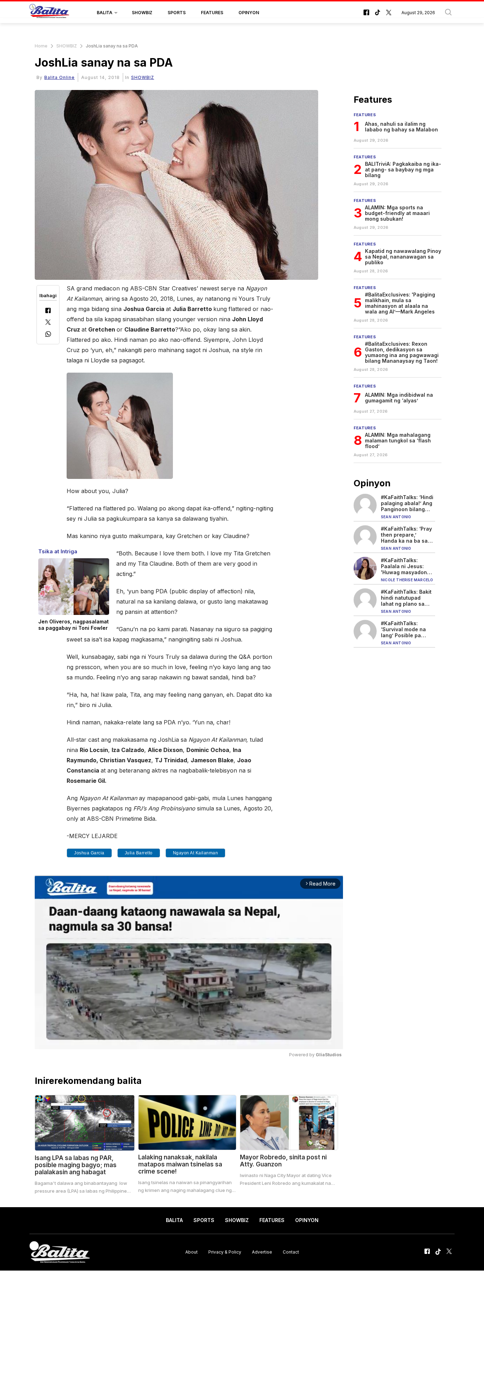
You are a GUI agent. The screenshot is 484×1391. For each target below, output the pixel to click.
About (191, 1252)
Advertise (262, 1252)
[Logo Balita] (49, 13)
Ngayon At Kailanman (195, 852)
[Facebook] (48, 311)
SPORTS (177, 12)
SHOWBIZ (142, 12)
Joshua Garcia (89, 852)
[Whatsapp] (48, 335)
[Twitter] (48, 323)
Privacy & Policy (224, 1252)
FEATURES (212, 12)
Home (41, 46)
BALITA (104, 12)
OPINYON (248, 12)
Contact (291, 1252)
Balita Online (59, 77)
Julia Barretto (139, 852)
